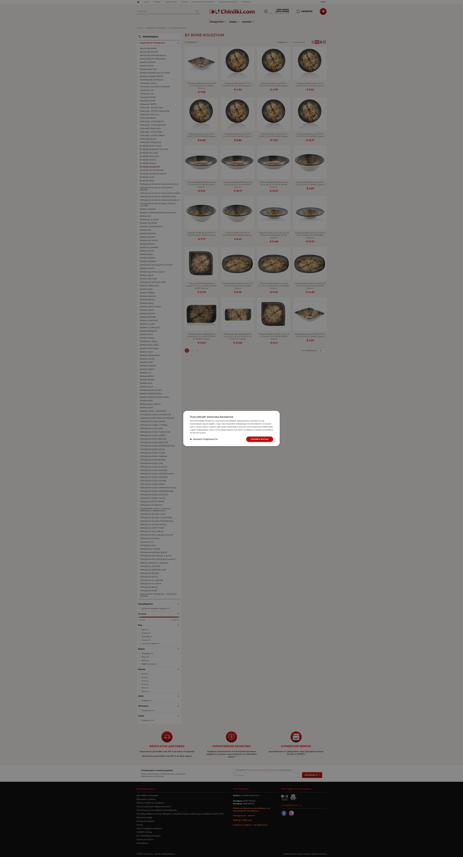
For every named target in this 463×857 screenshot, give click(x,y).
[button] (204, 439)
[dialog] (231, 428)
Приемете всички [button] (260, 439)
